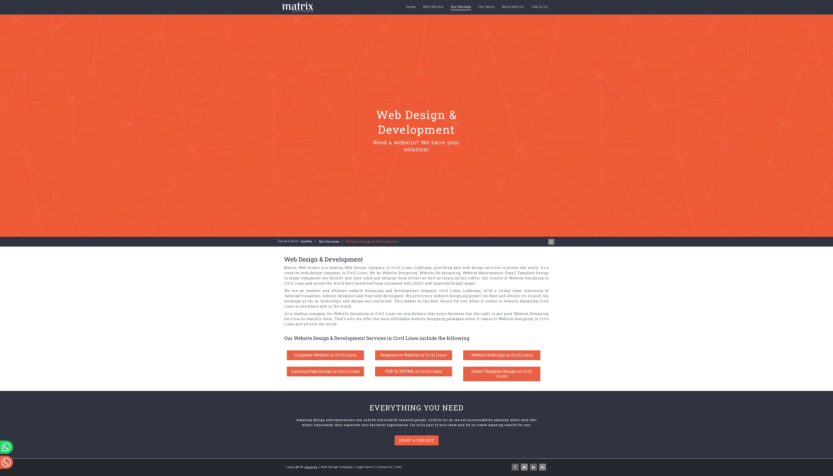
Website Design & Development (372, 241)
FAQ (398, 467)
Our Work (486, 6)
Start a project (416, 440)
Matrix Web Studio (302, 267)
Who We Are (433, 6)
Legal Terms (365, 467)
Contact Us (384, 467)
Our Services (461, 6)
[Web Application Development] (551, 242)
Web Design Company (337, 467)
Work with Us (513, 6)
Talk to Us (539, 6)
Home (411, 6)
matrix (306, 241)
